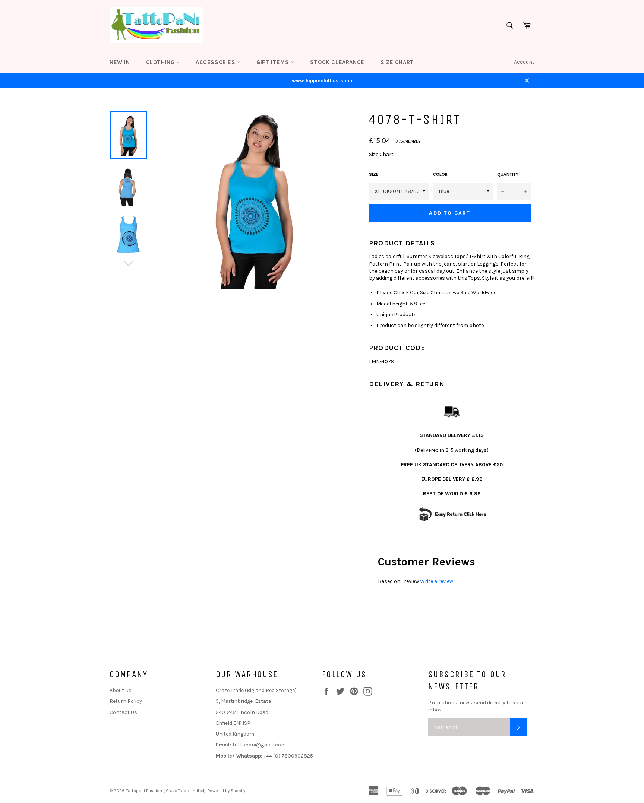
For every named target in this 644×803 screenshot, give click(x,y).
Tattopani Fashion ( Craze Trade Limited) (166, 790)
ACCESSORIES (216, 62)
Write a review (436, 581)
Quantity (507, 174)
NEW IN (120, 62)
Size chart (397, 62)
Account (524, 62)
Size (374, 174)
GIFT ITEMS (273, 62)
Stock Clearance (337, 62)
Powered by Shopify (226, 790)
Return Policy (126, 701)
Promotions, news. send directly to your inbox (476, 706)
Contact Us (123, 712)
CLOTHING (161, 62)
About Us (121, 690)
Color (440, 174)
